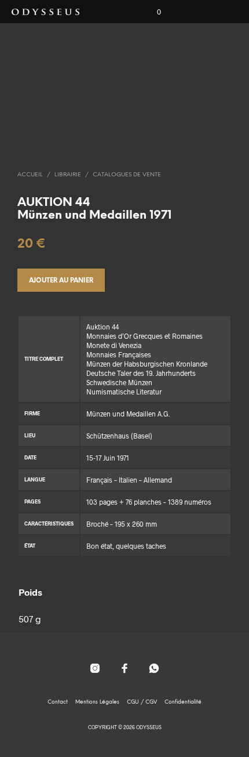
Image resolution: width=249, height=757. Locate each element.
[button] (151, 12)
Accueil (30, 175)
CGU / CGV (142, 702)
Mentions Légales (97, 702)
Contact (57, 702)
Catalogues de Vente (127, 175)
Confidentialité (183, 702)
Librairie (67, 175)
